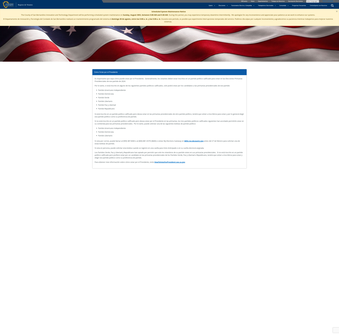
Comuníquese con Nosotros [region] (318, 5)
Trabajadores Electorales (265, 5)
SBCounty (244, 1)
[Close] (337, 11)
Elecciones (222, 5)
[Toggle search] (332, 5)
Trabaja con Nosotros (278, 1)
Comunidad (282, 5)
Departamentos (263, 1)
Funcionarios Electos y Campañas (241, 5)
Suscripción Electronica (295, 1)
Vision (252, 1)
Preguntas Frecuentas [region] (299, 5)
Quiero (211, 5)
